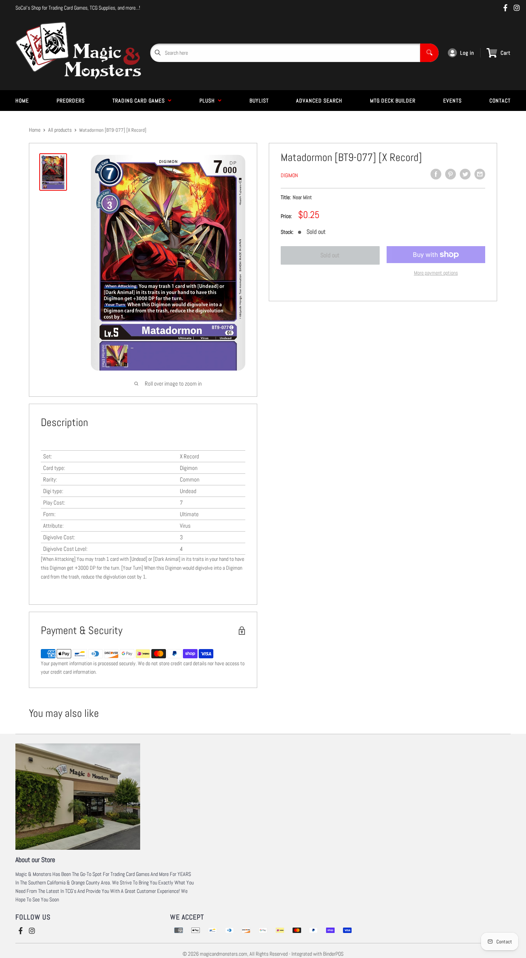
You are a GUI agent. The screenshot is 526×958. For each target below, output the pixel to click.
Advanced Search (319, 100)
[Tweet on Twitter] (465, 174)
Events (452, 100)
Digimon (289, 175)
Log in (467, 52)
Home (22, 100)
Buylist (259, 100)
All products (60, 129)
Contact (500, 100)
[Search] (429, 53)
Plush (208, 100)
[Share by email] (479, 174)
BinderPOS (333, 953)
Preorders (71, 100)
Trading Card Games (140, 100)
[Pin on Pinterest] (450, 174)
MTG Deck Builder (392, 100)
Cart (506, 52)
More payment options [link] (436, 272)
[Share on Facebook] (436, 174)
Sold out (330, 255)
